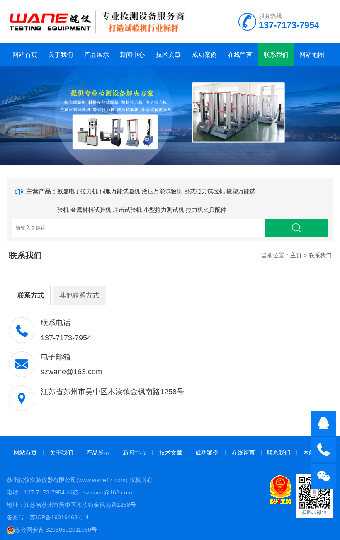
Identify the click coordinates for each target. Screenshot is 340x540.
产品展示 (96, 54)
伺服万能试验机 (120, 191)
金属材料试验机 (90, 209)
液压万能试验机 (162, 191)
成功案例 (204, 54)
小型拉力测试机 (163, 209)
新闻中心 (132, 54)
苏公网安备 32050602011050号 (56, 529)
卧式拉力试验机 (204, 191)
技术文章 (168, 54)
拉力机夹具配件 (206, 209)
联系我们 (276, 54)
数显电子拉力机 (77, 191)
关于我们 (60, 54)
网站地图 (311, 54)
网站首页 (24, 54)
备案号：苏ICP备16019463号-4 (48, 517)
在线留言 (240, 54)
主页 (296, 255)
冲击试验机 (127, 209)
